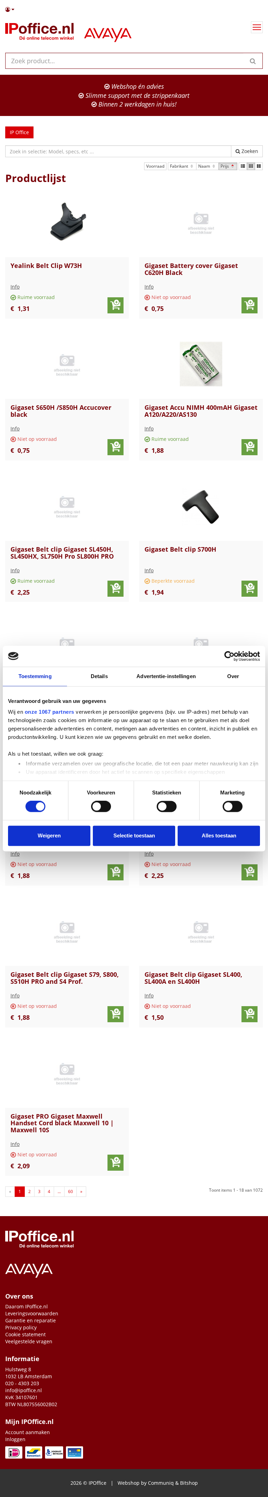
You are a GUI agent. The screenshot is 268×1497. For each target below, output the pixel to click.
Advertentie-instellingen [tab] (165, 676)
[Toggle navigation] (257, 27)
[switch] (101, 806)
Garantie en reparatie (30, 1320)
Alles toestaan (219, 835)
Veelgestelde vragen (28, 1341)
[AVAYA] (108, 33)
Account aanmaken (27, 1432)
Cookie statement (25, 1334)
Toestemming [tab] (35, 676)
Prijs (225, 166)
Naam (204, 166)
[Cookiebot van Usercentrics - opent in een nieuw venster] (229, 656)
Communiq (161, 1483)
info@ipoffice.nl (23, 1390)
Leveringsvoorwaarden (31, 1313)
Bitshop (189, 1483)
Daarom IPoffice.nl (26, 1306)
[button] (134, 9)
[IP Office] (39, 33)
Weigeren (49, 835)
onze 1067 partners (49, 712)
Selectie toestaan (134, 835)
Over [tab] (233, 676)
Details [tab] (99, 676)
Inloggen (15, 1439)
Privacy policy (21, 1327)
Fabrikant (179, 166)
